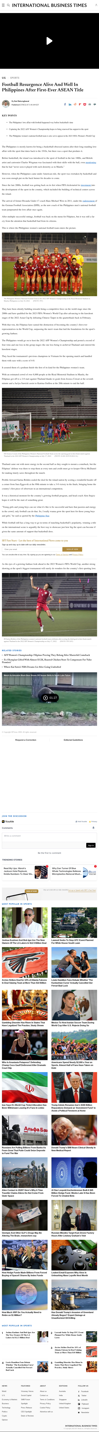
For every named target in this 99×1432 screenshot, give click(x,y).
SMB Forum (25, 1400)
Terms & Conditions (47, 1400)
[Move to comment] (94, 104)
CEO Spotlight (26, 1412)
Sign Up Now (31, 891)
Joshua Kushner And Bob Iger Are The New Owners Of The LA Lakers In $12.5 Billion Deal (20, 1335)
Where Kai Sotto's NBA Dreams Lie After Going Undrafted (32, 667)
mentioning (91, 162)
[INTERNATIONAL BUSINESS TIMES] (49, 5)
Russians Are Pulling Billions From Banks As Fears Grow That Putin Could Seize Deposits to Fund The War (24, 1150)
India (61, 1395)
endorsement (89, 200)
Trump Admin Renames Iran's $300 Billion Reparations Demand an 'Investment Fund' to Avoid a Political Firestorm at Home (73, 1108)
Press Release (26, 1408)
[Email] (89, 104)
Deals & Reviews (27, 1416)
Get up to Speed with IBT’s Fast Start (82, 890)
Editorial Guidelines (73, 740)
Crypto (4, 1416)
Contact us (44, 1395)
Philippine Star (42, 515)
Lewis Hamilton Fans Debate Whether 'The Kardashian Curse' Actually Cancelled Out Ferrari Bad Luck (72, 983)
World (4, 1391)
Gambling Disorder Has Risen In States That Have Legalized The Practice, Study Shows (68, 1365)
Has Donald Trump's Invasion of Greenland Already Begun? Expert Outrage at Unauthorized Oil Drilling (72, 1315)
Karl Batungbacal (21, 101)
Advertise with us (46, 1412)
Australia (62, 1391)
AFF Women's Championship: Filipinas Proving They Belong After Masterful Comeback (47, 655)
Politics (4, 1412)
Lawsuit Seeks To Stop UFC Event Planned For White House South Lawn (69, 1335)
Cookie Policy (45, 1408)
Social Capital (26, 1395)
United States (64, 1408)
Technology (6, 1408)
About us (43, 1391)
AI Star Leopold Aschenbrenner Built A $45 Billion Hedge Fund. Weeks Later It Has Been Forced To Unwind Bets (73, 1193)
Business (5, 1404)
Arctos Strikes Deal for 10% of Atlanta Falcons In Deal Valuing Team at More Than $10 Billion (68, 1350)
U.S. (3, 1395)
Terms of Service (62, 555)
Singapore (63, 1400)
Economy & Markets (9, 1400)
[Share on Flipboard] (80, 104)
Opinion (5, 1420)
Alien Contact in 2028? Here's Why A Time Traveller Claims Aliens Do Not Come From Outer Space (22, 1193)
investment (86, 185)
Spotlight (24, 1404)
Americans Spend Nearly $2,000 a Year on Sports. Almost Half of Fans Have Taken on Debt (72, 1065)
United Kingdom (65, 1404)
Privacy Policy (77, 555)
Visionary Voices (27, 1391)
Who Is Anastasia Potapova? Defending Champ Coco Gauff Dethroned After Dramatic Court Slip (24, 1065)
